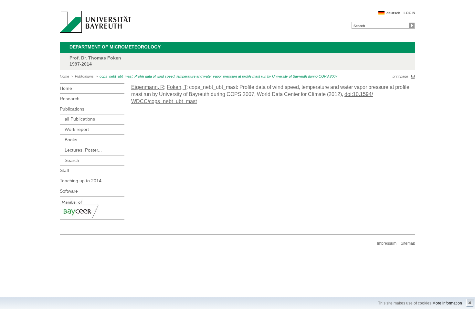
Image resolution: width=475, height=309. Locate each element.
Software (69, 191)
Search (72, 160)
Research (69, 98)
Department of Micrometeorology (115, 46)
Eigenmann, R (147, 87)
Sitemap (408, 243)
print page (400, 76)
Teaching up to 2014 (80, 180)
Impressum (386, 243)
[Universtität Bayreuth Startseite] (95, 22)
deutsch (393, 13)
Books (71, 139)
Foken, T (176, 87)
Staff (64, 170)
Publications (84, 76)
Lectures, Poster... (83, 150)
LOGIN (409, 13)
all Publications (80, 119)
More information (447, 303)
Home (64, 76)
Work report (77, 129)
